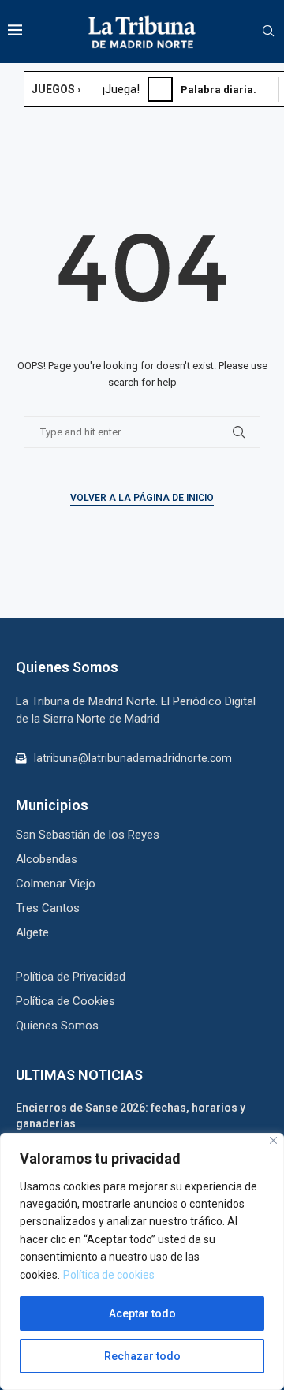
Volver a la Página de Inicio (142, 497)
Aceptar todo (142, 1313)
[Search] (268, 31)
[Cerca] (273, 1140)
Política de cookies (109, 1275)
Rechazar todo (142, 1356)
